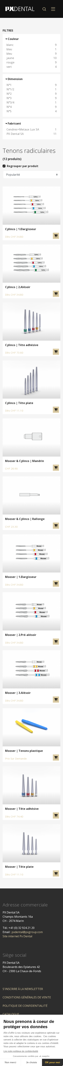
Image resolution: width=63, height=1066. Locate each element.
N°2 (31, 94)
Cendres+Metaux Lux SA (31, 129)
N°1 (31, 85)
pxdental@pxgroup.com (27, 932)
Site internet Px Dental (17, 936)
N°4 (31, 107)
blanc (31, 45)
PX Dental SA (31, 134)
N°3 (31, 98)
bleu (31, 54)
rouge (31, 62)
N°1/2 (31, 89)
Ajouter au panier (56, 236)
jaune (31, 58)
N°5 (31, 111)
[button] (44, 9)
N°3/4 (31, 102)
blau (31, 49)
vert (31, 67)
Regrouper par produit (22, 166)
